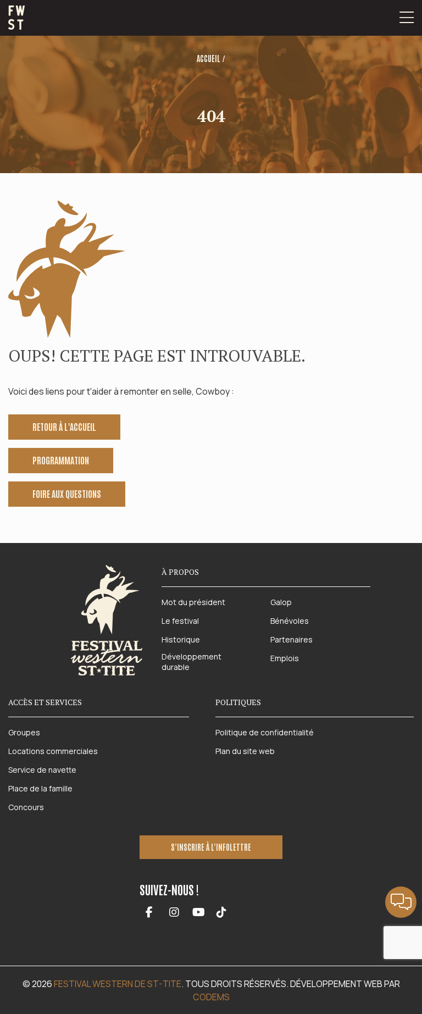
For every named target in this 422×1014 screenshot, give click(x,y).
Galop (281, 602)
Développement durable (191, 662)
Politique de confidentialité (264, 732)
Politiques (238, 702)
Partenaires (291, 639)
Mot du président (193, 602)
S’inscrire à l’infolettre (211, 847)
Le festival (180, 621)
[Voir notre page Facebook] (149, 913)
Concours (26, 807)
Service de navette (42, 769)
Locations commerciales (53, 751)
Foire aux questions (66, 493)
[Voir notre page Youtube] (198, 913)
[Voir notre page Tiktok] (221, 913)
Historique (181, 639)
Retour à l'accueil (64, 426)
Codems (211, 997)
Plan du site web (245, 751)
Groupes (24, 732)
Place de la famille (40, 788)
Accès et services (45, 702)
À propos (180, 572)
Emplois (284, 658)
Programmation (60, 460)
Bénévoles (289, 621)
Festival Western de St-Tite (117, 984)
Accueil (208, 58)
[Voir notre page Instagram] (174, 913)
